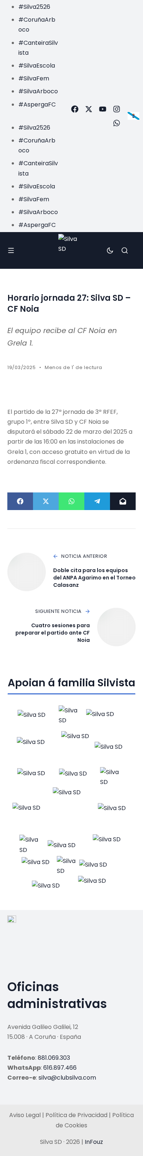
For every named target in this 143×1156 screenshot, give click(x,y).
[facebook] (74, 109)
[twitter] (88, 109)
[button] (31, 114)
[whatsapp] (116, 123)
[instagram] (116, 109)
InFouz (94, 1142)
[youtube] (102, 109)
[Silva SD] (71, 250)
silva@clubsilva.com (67, 1077)
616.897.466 (60, 1067)
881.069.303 (54, 1058)
